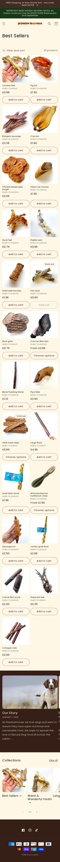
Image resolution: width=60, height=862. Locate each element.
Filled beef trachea (11, 291)
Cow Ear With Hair (39, 341)
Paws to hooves (32, 855)
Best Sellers (10, 795)
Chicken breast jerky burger (12, 188)
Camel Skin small (11, 597)
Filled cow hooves (39, 187)
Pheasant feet (37, 597)
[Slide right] (36, 812)
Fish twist (35, 291)
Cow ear (34, 136)
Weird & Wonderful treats (40, 797)
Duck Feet (7, 240)
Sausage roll (8, 546)
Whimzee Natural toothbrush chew (39, 494)
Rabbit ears (36, 240)
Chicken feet (8, 85)
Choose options (44, 355)
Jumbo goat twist (39, 546)
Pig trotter (35, 392)
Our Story (9, 713)
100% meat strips (10, 443)
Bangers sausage (11, 136)
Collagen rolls (9, 648)
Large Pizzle (36, 443)
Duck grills (7, 341)
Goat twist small (10, 493)
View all (53, 760)
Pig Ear (33, 85)
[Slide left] (23, 812)
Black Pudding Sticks (13, 392)
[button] (3, 23)
